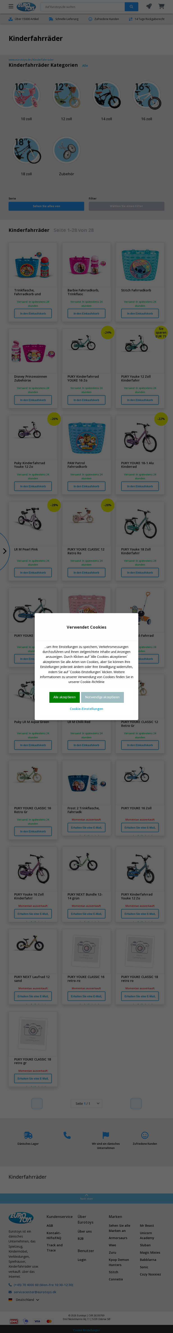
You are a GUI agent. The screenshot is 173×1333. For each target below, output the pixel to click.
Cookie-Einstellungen (86, 709)
